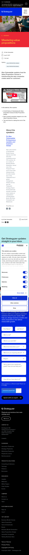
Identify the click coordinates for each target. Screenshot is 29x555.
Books (3, 527)
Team (3, 501)
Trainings (4, 466)
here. (5, 385)
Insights (4, 479)
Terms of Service (6, 542)
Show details (20, 293)
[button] (25, 12)
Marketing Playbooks (8, 451)
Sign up (4, 509)
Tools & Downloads (7, 524)
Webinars (4, 481)
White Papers (5, 484)
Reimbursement (6, 456)
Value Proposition (7, 522)
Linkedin (4, 438)
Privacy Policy (6, 544)
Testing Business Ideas (8, 536)
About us (4, 496)
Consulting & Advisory (8, 464)
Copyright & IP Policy (8, 547)
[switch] (25, 277)
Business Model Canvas (8, 520)
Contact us (5, 499)
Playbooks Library (7, 453)
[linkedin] (7, 208)
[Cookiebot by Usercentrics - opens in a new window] (17, 246)
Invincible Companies (8, 534)
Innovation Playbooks (8, 446)
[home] (7, 12)
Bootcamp (5, 471)
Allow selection (14, 303)
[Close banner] (26, 245)
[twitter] (10, 208)
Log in (3, 512)
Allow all (14, 298)
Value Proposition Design (9, 532)
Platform (4, 468)
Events (3, 488)
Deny (14, 308)
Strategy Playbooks (7, 448)
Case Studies (5, 486)
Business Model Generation (9, 529)
